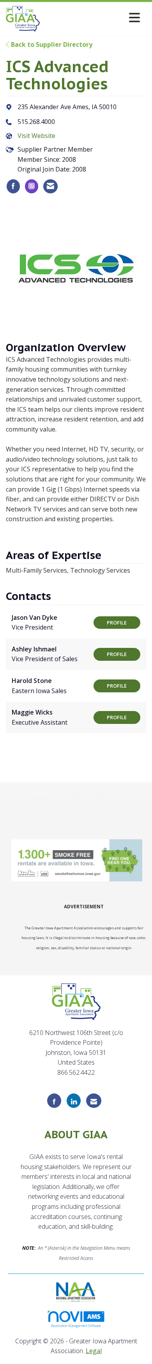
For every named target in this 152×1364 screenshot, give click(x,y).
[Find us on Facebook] (54, 1100)
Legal (94, 1350)
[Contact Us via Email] (93, 1100)
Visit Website (36, 135)
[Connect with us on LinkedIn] (74, 1100)
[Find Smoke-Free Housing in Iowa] (77, 860)
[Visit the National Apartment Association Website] (76, 1291)
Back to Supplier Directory (50, 44)
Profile (117, 622)
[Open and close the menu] (92, 17)
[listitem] (13, 186)
